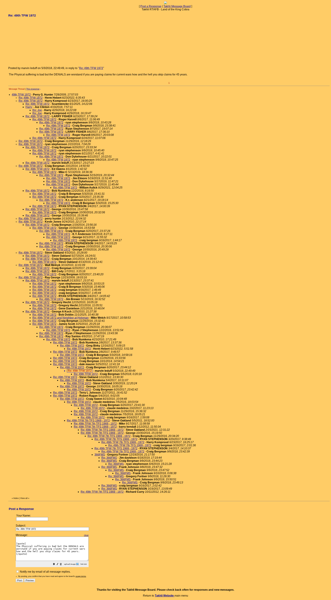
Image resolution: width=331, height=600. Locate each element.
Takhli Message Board (177, 6)
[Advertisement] (34, 41)
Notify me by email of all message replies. (45, 571)
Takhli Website (164, 595)
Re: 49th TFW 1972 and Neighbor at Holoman (60, 317)
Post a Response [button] (150, 6)
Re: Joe (37, 110)
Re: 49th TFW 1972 (91, 68)
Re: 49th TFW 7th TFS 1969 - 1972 (88, 420)
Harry (29, 107)
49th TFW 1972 (21, 94)
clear (86, 535)
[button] (54, 564)
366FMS (99, 454)
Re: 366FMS (109, 457)
